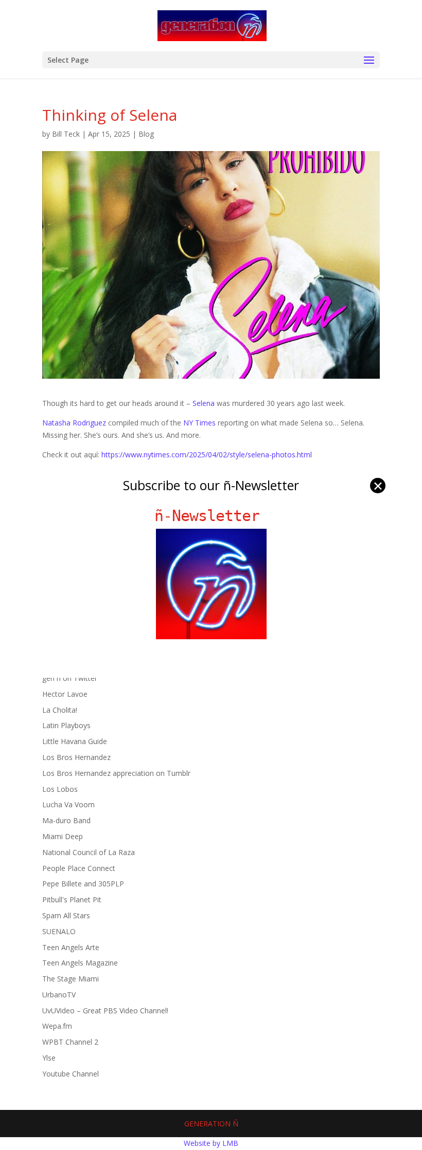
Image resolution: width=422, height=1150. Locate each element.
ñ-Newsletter (211, 516)
